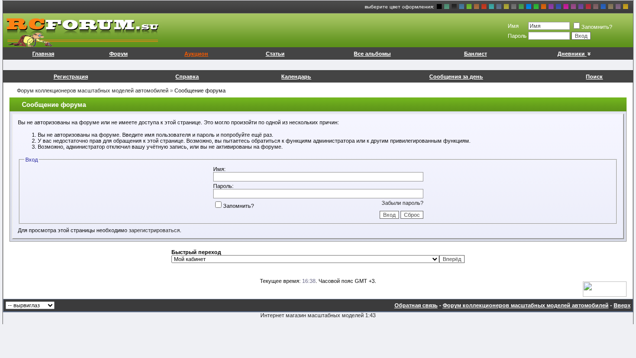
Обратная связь (416, 305)
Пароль (517, 36)
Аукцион (196, 54)
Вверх (622, 305)
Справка (187, 77)
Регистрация (71, 77)
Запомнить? (596, 27)
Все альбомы (372, 54)
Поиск (594, 77)
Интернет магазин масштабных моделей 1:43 (318, 315)
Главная (43, 54)
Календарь (296, 77)
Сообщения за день (456, 77)
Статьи (275, 54)
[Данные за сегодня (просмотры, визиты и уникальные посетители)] (605, 289)
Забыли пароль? (402, 203)
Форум (118, 54)
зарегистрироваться (154, 230)
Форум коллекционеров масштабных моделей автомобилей (92, 90)
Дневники (571, 54)
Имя (513, 26)
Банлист (475, 54)
